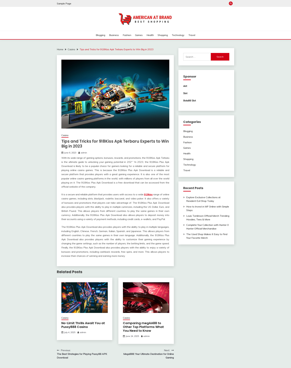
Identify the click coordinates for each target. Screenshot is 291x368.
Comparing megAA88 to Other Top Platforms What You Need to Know (143, 327)
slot (185, 85)
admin (84, 152)
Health (150, 35)
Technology (178, 35)
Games (139, 35)
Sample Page (64, 3)
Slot (185, 93)
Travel (191, 35)
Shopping (163, 35)
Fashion (127, 35)
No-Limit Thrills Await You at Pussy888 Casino (83, 325)
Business (114, 35)
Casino (65, 135)
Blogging (100, 35)
